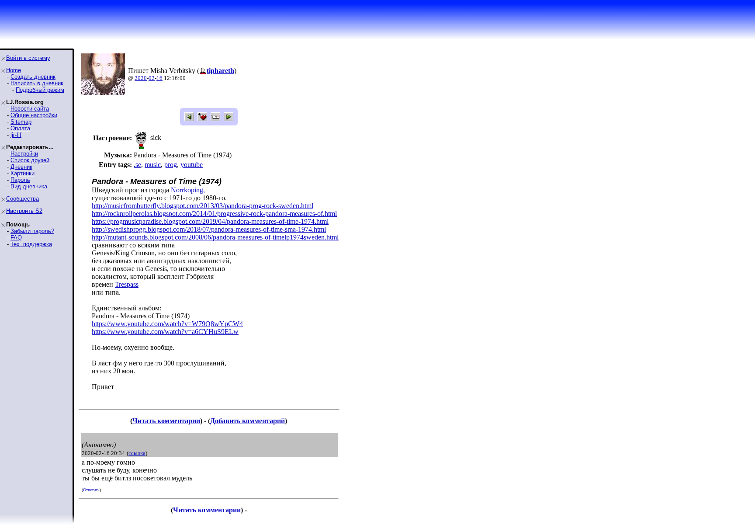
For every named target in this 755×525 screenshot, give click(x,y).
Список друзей (29, 160)
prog (170, 164)
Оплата (20, 128)
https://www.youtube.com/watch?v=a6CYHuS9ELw (165, 331)
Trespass (127, 284)
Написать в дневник (36, 83)
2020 (141, 78)
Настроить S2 (24, 211)
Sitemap (20, 121)
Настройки (24, 153)
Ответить (91, 489)
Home (13, 70)
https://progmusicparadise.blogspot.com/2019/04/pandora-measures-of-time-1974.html (210, 221)
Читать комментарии (166, 420)
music (153, 164)
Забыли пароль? (32, 231)
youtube (191, 164)
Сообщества (22, 198)
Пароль (20, 180)
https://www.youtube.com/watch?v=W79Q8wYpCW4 (167, 323)
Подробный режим (40, 90)
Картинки (22, 173)
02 (152, 78)
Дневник (21, 166)
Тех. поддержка (31, 244)
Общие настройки (33, 115)
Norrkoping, (188, 190)
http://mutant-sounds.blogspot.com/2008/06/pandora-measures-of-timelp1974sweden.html (215, 237)
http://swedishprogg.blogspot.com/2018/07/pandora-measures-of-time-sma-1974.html (209, 229)
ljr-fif (15, 135)
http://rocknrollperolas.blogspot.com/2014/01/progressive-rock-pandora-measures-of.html (214, 213)
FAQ (16, 237)
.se (137, 164)
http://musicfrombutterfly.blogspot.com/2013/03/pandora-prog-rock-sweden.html (202, 205)
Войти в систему (28, 58)
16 (159, 78)
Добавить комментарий (247, 420)
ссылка (136, 453)
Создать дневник (32, 76)
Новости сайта (29, 108)
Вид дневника (28, 186)
